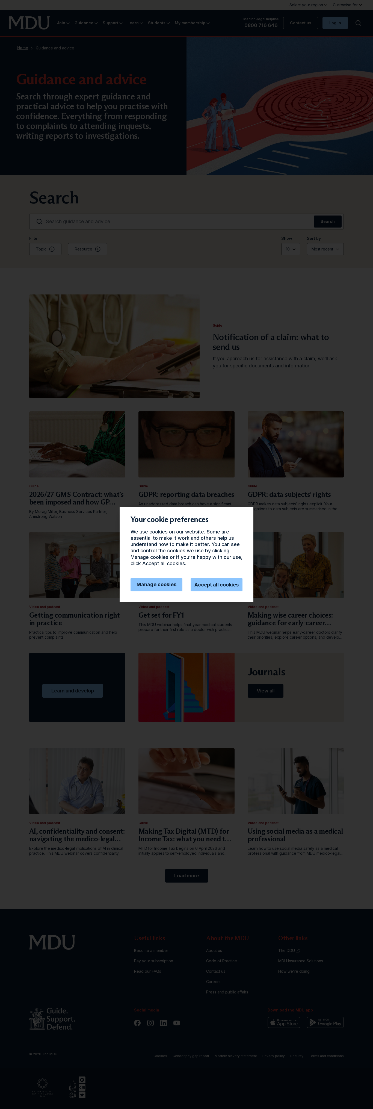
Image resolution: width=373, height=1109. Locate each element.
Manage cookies (156, 584)
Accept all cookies (216, 585)
